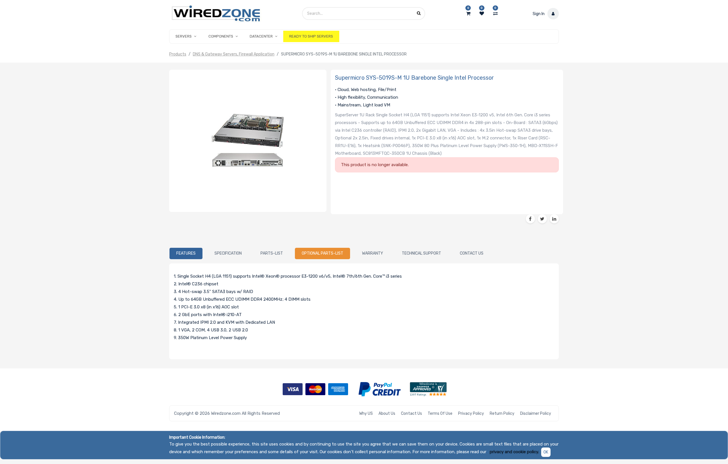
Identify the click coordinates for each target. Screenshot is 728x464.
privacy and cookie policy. (514, 451)
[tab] (185, 253)
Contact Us (411, 413)
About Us (387, 413)
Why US (366, 413)
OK (545, 452)
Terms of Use (440, 413)
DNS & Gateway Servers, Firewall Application (233, 54)
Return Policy (502, 413)
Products (177, 54)
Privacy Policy (471, 413)
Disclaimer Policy (535, 413)
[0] (468, 13)
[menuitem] (311, 36)
